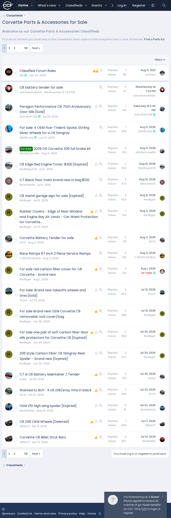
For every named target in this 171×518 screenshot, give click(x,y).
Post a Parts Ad (154, 39)
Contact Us (24, 513)
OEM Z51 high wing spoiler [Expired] (48, 405)
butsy (23, 379)
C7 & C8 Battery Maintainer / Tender (50, 374)
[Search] (164, 5)
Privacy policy (67, 513)
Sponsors (8, 513)
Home (23, 5)
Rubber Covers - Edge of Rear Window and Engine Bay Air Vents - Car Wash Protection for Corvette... (59, 216)
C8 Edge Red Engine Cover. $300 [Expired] (54, 164)
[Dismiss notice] (162, 497)
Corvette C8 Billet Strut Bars (43, 437)
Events (97, 5)
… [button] (20, 48)
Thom (23, 300)
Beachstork (27, 185)
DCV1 (23, 242)
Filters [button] (158, 60)
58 (26, 48)
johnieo (150, 74)
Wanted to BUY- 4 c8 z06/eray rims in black (56, 390)
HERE (144, 509)
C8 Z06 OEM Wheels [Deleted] (44, 421)
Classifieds (73, 5)
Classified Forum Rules (38, 70)
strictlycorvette (30, 153)
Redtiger (25, 200)
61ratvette (149, 441)
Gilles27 (25, 426)
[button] (32, 5)
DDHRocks (26, 138)
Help (82, 513)
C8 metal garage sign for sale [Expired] (52, 195)
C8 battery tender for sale (41, 87)
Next (35, 48)
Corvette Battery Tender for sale (47, 237)
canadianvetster (31, 92)
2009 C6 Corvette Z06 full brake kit (62, 148)
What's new (47, 5)
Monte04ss (27, 411)
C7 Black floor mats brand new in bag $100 (54, 180)
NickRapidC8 (28, 169)
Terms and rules (45, 513)
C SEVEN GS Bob (30, 258)
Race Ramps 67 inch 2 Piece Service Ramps (55, 253)
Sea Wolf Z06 (28, 117)
